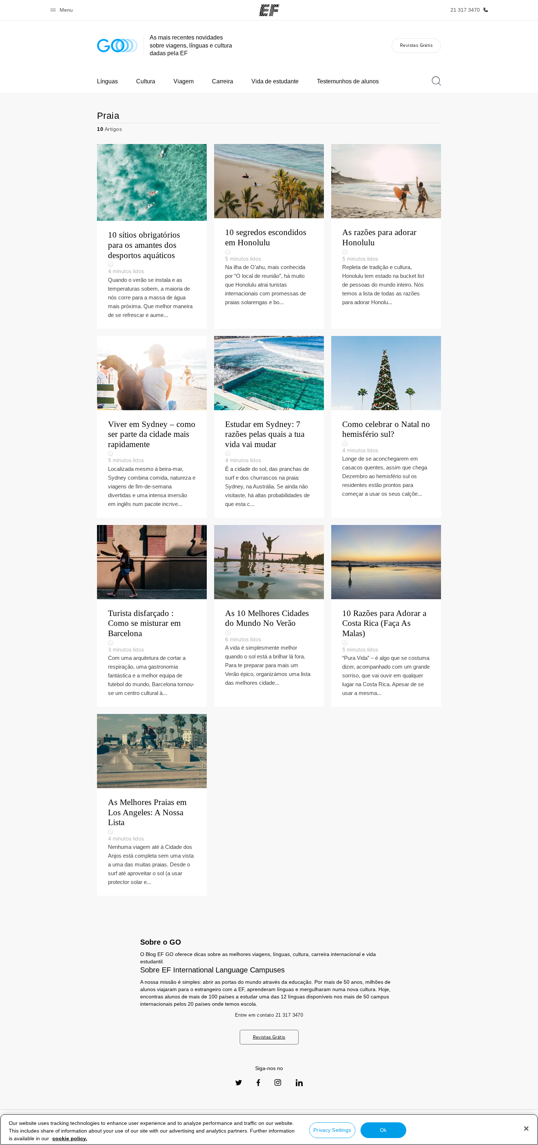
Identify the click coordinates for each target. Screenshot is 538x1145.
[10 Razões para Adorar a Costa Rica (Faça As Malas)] (386, 616)
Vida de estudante (275, 81)
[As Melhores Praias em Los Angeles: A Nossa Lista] (152, 805)
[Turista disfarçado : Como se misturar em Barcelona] (152, 616)
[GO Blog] (117, 45)
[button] (62, 10)
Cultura (145, 81)
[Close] (526, 1129)
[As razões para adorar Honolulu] (386, 236)
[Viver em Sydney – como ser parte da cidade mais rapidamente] (152, 427)
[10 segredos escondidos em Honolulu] (269, 236)
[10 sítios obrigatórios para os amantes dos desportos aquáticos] (152, 236)
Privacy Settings (332, 1130)
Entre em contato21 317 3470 (269, 1015)
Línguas (107, 81)
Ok (383, 1130)
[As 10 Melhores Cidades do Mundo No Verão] (269, 616)
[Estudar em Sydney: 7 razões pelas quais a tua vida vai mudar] (269, 427)
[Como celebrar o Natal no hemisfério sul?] (386, 427)
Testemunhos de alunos (348, 81)
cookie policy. (69, 1138)
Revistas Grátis (416, 45)
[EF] (269, 10)
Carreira (222, 81)
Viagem (183, 81)
